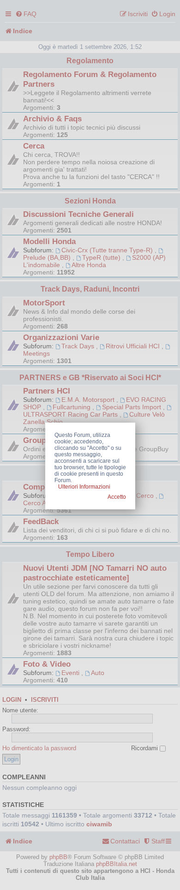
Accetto (117, 497)
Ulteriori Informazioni (84, 487)
